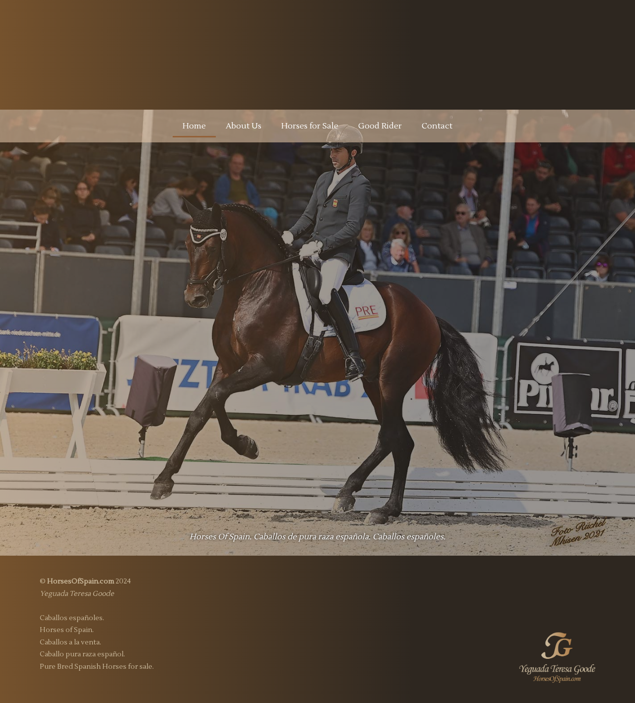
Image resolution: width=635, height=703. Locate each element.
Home (194, 126)
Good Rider (380, 126)
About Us (243, 126)
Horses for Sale (309, 126)
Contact (437, 126)
